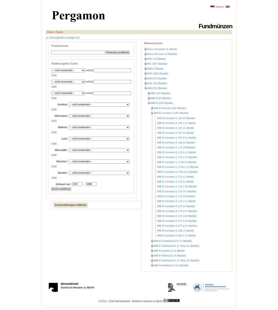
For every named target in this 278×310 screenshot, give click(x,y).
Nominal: (63, 104)
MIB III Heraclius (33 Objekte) (170, 108)
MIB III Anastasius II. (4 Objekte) (171, 265)
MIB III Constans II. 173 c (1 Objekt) (176, 201)
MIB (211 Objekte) (157, 88)
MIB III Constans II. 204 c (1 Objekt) (176, 235)
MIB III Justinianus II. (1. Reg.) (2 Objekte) (176, 246)
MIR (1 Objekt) (155, 68)
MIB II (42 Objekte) (161, 98)
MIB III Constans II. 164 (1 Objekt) (175, 128)
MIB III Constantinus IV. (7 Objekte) (173, 241)
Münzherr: (62, 161)
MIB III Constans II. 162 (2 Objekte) (176, 118)
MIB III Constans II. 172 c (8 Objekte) (177, 186)
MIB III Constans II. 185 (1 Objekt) (175, 230)
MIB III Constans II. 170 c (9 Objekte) (177, 157)
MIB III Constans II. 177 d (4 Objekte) (177, 225)
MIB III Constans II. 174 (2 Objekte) (176, 206)
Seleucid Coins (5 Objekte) (162, 54)
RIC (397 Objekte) (157, 63)
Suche (59, 32)
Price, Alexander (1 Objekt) (162, 49)
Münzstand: (61, 116)
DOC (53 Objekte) (157, 83)
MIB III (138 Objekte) (162, 103)
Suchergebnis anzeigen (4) (64, 37)
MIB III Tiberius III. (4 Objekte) (170, 255)
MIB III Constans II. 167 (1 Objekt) (175, 132)
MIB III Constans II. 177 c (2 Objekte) (177, 220)
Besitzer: (63, 172)
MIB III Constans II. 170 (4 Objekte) (176, 147)
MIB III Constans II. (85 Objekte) (171, 113)
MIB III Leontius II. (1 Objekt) (169, 250)
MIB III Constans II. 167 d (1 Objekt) (176, 137)
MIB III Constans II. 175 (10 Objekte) (177, 216)
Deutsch (220, 6)
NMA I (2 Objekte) (157, 78)
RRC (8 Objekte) (156, 59)
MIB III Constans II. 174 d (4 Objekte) (177, 211)
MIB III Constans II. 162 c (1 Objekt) (176, 123)
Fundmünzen (215, 26)
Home (50, 32)
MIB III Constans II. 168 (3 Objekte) (176, 142)
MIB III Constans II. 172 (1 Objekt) (175, 181)
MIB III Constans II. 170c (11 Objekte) (177, 171)
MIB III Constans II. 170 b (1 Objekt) (176, 152)
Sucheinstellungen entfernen (70, 205)
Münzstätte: (61, 150)
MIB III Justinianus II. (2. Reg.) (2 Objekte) (176, 260)
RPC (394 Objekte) (157, 73)
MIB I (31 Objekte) (160, 93)
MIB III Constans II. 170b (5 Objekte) (177, 162)
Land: (64, 138)
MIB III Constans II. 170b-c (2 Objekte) (178, 167)
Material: (63, 127)
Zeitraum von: (63, 184)
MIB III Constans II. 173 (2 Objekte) (176, 196)
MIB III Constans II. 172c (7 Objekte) (176, 191)
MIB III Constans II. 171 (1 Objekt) (175, 176)
